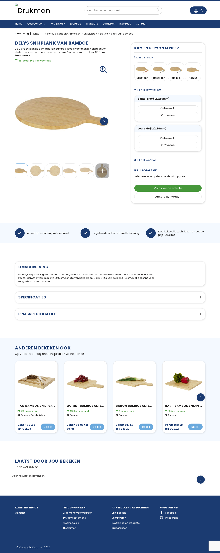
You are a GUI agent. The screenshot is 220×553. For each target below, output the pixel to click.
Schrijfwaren (119, 517)
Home (35, 33)
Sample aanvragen (168, 197)
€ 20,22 (174, 426)
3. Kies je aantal (145, 160)
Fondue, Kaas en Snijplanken (64, 33)
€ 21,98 (26, 426)
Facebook (171, 512)
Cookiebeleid (71, 523)
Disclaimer (69, 528)
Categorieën (35, 24)
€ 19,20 (124, 426)
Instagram (171, 517)
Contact (20, 512)
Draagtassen (119, 528)
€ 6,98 (77, 426)
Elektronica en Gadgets (126, 523)
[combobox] (119, 10)
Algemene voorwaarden (77, 512)
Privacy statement (74, 517)
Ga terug (23, 33)
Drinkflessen (119, 512)
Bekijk (48, 427)
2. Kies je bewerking (147, 90)
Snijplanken (90, 33)
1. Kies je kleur (143, 57)
